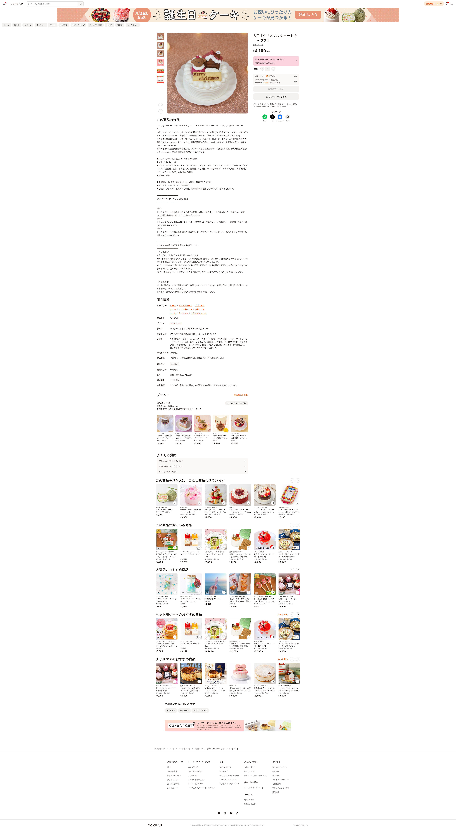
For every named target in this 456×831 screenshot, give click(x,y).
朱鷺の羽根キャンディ (213, 599)
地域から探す (249, 800)
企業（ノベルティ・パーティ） (255, 775)
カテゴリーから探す (195, 771)
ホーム (6, 25)
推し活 (109, 25)
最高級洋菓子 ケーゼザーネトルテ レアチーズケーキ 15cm (264, 690)
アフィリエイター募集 (280, 788)
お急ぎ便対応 (193, 767)
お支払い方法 (172, 771)
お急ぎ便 (63, 25)
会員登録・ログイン (434, 4)
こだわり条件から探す (196, 780)
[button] (298, 525)
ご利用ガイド (172, 788)
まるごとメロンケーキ (164, 509)
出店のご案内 (249, 767)
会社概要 (275, 771)
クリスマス (183, 313)
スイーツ (27, 25)
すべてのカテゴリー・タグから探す (201, 788)
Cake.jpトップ (159, 749)
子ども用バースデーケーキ (229, 784)
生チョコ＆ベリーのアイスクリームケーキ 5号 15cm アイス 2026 (288, 690)
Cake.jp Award (225, 767)
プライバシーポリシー (280, 780)
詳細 (295, 76)
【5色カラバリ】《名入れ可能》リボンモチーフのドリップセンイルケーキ (240, 690)
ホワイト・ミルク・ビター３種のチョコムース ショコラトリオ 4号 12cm (264, 511)
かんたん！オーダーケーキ (229, 775)
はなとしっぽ (258, 45)
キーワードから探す (195, 784)
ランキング (40, 25)
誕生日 (16, 25)
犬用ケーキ (199, 305)
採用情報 (275, 792)
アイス (52, 25)
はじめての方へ (173, 780)
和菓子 (119, 25)
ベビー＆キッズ (78, 25)
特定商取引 (276, 775)
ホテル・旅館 (249, 771)
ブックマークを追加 (278, 96)
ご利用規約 (276, 784)
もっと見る (283, 614)
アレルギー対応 (96, 25)
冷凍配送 (174, 364)
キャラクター (133, 25)
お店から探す (193, 775)
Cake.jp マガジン (250, 804)
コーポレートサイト (279, 767)
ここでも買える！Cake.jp (253, 788)
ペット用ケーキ (185, 305)
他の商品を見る (241, 395)
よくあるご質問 (173, 784)
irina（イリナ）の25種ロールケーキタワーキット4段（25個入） (215, 511)
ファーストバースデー (227, 780)
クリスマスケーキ (198, 313)
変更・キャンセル (173, 775)
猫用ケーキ (199, 309)
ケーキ (173, 305)
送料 (169, 767)
